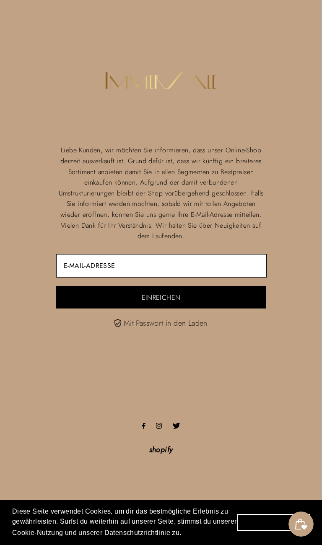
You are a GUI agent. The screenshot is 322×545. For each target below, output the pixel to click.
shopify (161, 449)
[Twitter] (176, 426)
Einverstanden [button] (274, 522)
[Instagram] (159, 426)
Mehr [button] (194, 532)
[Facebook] (143, 426)
